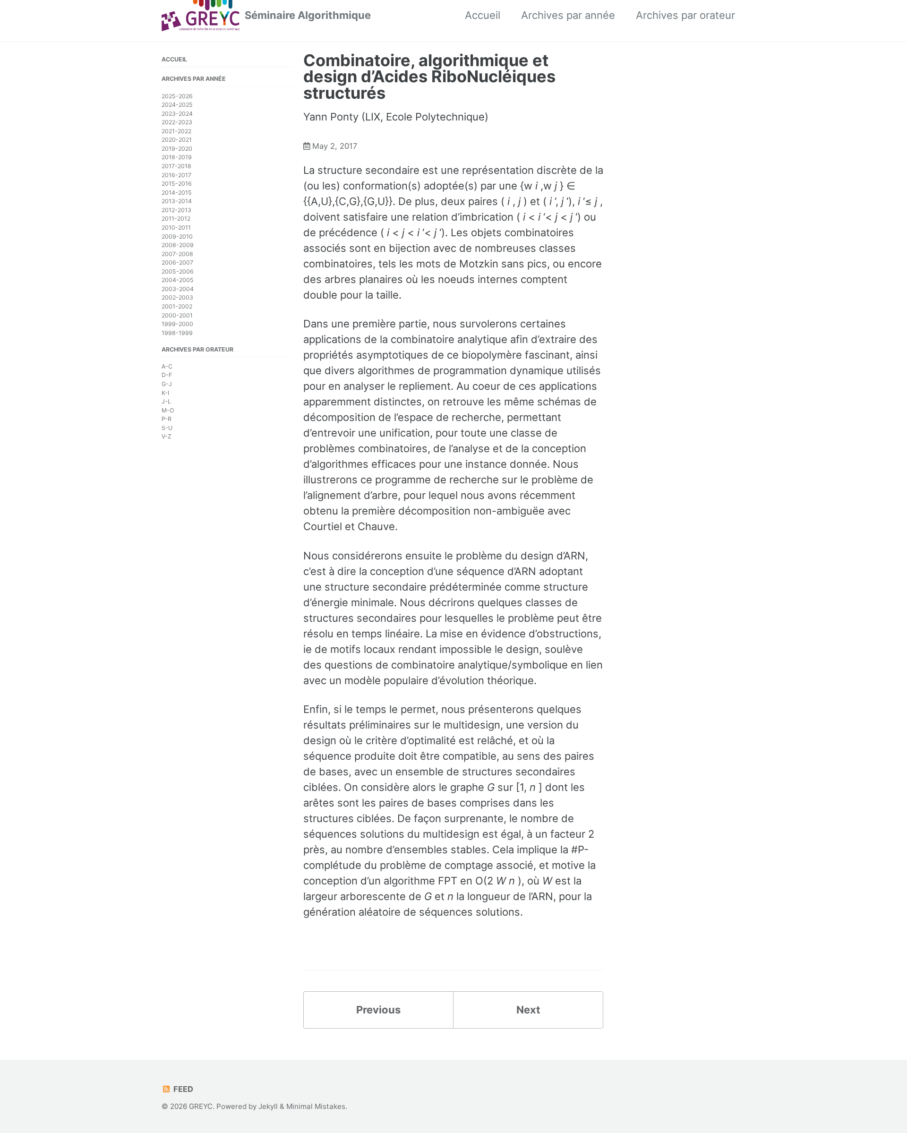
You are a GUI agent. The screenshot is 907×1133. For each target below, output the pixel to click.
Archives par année (568, 15)
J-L (166, 401)
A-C (167, 365)
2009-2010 (177, 236)
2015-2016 (177, 183)
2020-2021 (177, 139)
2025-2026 (177, 95)
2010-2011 (176, 227)
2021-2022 (176, 130)
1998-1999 (177, 332)
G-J (167, 383)
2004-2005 (178, 279)
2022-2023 (177, 122)
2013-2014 (177, 201)
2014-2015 (177, 192)
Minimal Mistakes (315, 1106)
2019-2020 (177, 148)
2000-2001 (177, 314)
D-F (167, 374)
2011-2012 (176, 218)
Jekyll (268, 1106)
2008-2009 (178, 245)
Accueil (482, 15)
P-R (166, 418)
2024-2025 (177, 104)
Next (528, 1010)
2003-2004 (178, 288)
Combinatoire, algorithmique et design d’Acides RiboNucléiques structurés (429, 77)
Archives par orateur (685, 15)
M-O (168, 409)
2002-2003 (177, 297)
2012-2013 (176, 209)
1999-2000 (177, 323)
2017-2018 (176, 166)
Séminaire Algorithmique (308, 15)
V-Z (166, 436)
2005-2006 (178, 271)
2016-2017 (176, 174)
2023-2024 (177, 113)
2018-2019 (177, 157)
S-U (167, 427)
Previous (378, 1010)
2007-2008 (177, 253)
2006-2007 (177, 262)
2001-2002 (177, 306)
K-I (165, 392)
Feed (182, 1089)
